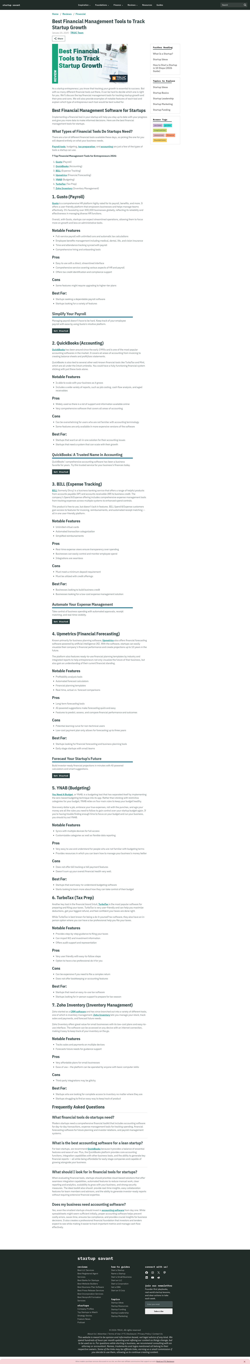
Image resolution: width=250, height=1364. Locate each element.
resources (159, 135)
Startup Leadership (163, 98)
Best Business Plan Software (90, 1287)
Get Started (61, 331)
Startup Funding (161, 109)
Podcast (81, 1322)
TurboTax (61, 183)
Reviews (67, 13)
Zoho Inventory (64, 188)
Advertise (102, 1333)
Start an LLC (116, 1280)
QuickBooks (62, 166)
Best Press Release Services (90, 1290)
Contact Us (158, 1333)
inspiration (160, 130)
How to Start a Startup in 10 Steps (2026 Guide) (165, 68)
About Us (92, 1333)
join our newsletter (158, 1286)
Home (55, 13)
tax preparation (86, 146)
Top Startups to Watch (87, 1312)
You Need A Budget (62, 794)
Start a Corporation (120, 1283)
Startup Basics (161, 92)
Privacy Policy (144, 1333)
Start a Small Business (121, 1277)
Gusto (59, 161)
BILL (58, 170)
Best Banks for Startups (88, 1280)
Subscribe (158, 1311)
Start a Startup (117, 1270)
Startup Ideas (160, 59)
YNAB (59, 179)
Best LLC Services (85, 1270)
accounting (107, 146)
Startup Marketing (163, 104)
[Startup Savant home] (11, 4)
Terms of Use (114, 1333)
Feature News (83, 1319)
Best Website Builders (87, 1283)
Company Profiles (85, 1309)
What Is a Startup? (163, 53)
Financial (81, 13)
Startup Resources (119, 1306)
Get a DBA (116, 1287)
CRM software (78, 1011)
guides (168, 125)
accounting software (113, 1210)
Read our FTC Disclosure (165, 1361)
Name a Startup (118, 1273)
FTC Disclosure (129, 1333)
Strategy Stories (84, 1315)
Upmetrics (61, 175)
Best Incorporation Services (90, 1293)
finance (170, 135)
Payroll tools (58, 146)
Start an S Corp (118, 1290)
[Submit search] (245, 5)
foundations (160, 140)
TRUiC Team (76, 32)
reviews (157, 125)
